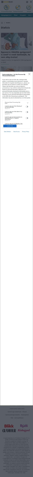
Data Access (16, 131)
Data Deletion (7, 131)
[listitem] (16, 103)
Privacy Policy (25, 131)
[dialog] (16, 238)
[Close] (29, 74)
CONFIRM (10, 126)
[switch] (27, 106)
